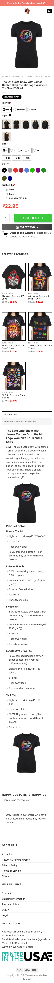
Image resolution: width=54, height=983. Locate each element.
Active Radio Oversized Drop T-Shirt (13, 346)
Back (11, 194)
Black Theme (43, 76)
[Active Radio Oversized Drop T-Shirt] (13, 326)
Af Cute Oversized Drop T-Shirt (13, 396)
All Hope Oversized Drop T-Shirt (40, 346)
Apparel (16, 76)
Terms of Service (11, 870)
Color (5, 163)
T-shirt (28, 76)
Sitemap (6, 876)
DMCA (5, 909)
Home (5, 76)
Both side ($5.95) (18, 198)
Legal (5, 915)
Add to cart (33, 218)
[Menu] (4, 11)
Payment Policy (10, 904)
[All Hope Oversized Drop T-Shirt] (40, 326)
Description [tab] (10, 415)
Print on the (8, 185)
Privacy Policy (9, 865)
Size (5, 143)
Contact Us (8, 893)
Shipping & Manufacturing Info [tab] (20, 421)
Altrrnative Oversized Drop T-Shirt (38, 297)
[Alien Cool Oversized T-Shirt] (13, 277)
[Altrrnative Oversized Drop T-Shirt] (40, 277)
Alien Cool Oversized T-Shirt (13, 297)
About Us (7, 854)
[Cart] (49, 11)
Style (6, 115)
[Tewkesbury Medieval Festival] (27, 11)
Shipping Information (13, 898)
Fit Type (6, 102)
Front (11, 189)
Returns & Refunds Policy (16, 859)
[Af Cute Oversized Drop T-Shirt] (13, 376)
